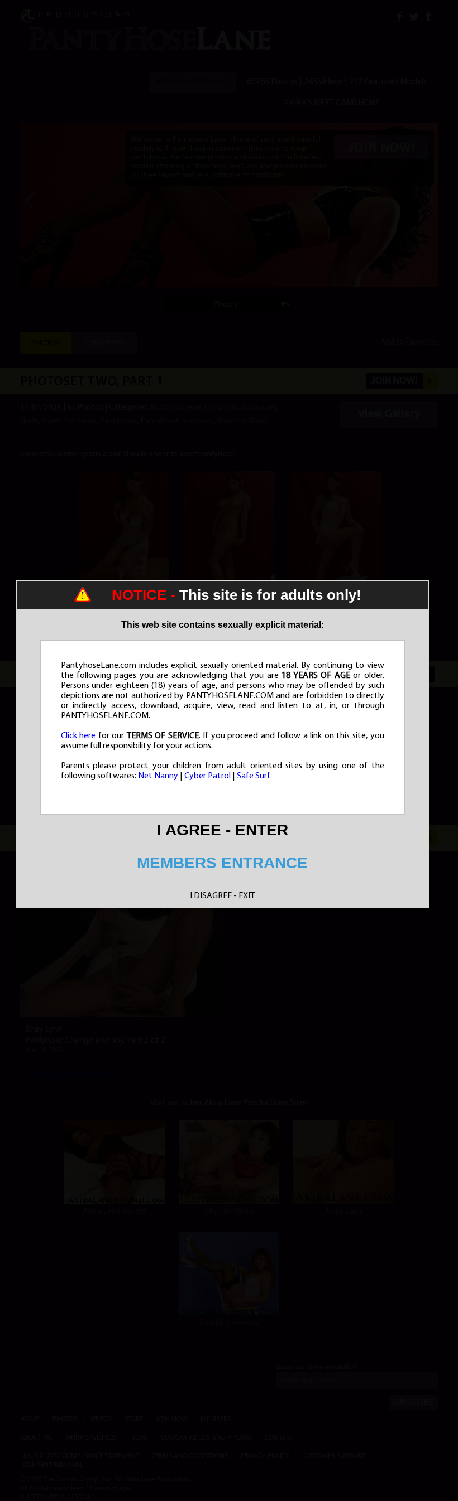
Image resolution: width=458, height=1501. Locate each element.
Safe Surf (253, 776)
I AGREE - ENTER (222, 830)
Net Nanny (158, 776)
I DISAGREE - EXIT (222, 896)
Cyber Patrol (207, 776)
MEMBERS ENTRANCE (222, 862)
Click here (78, 736)
